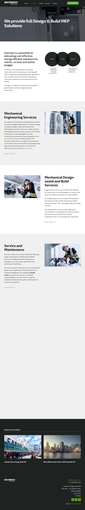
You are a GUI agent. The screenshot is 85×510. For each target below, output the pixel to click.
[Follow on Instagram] (79, 499)
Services (33, 3)
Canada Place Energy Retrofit (15, 462)
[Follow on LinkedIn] (72, 499)
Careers (47, 3)
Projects (41, 3)
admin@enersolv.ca (74, 480)
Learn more (8, 153)
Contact (55, 3)
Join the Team (73, 3)
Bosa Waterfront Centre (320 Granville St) (59, 462)
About (26, 3)
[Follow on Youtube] (76, 499)
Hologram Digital (75, 503)
